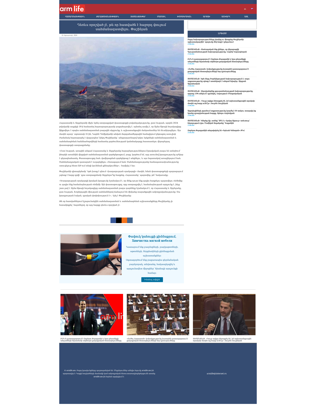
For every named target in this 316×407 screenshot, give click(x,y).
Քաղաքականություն (107, 17)
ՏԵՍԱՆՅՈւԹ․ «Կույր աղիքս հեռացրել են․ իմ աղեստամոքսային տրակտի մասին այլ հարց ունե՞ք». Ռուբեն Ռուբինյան (222, 340)
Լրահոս (222, 33)
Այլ (246, 17)
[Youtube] (235, 2)
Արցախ (206, 17)
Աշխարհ (226, 17)
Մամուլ (161, 17)
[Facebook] (227, 2)
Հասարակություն (75, 17)
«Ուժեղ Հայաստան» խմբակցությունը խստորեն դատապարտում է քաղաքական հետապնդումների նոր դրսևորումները (157, 340)
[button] (255, 2)
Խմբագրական (184, 17)
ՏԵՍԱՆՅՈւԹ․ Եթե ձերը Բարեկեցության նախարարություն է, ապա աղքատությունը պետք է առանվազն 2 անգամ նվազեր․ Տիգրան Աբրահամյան (218, 81)
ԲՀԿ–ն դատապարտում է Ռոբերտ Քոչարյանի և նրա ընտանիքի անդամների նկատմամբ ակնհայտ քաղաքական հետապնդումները (90, 340)
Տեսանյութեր (138, 17)
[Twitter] (231, 2)
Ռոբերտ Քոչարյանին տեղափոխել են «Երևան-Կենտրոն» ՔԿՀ (216, 131)
